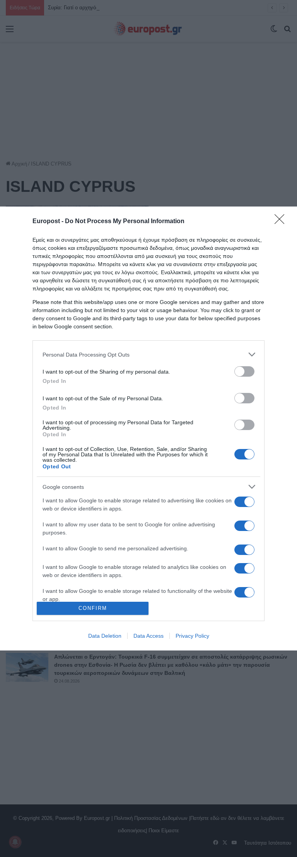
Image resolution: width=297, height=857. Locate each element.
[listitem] (148, 354)
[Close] (282, 221)
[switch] (244, 371)
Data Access (148, 636)
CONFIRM (93, 608)
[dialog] (148, 428)
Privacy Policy (192, 636)
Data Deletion (104, 636)
